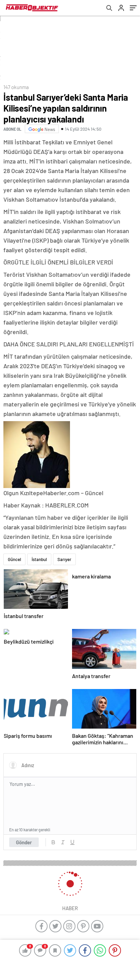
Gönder (24, 842)
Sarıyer (64, 559)
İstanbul (39, 559)
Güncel (14, 559)
